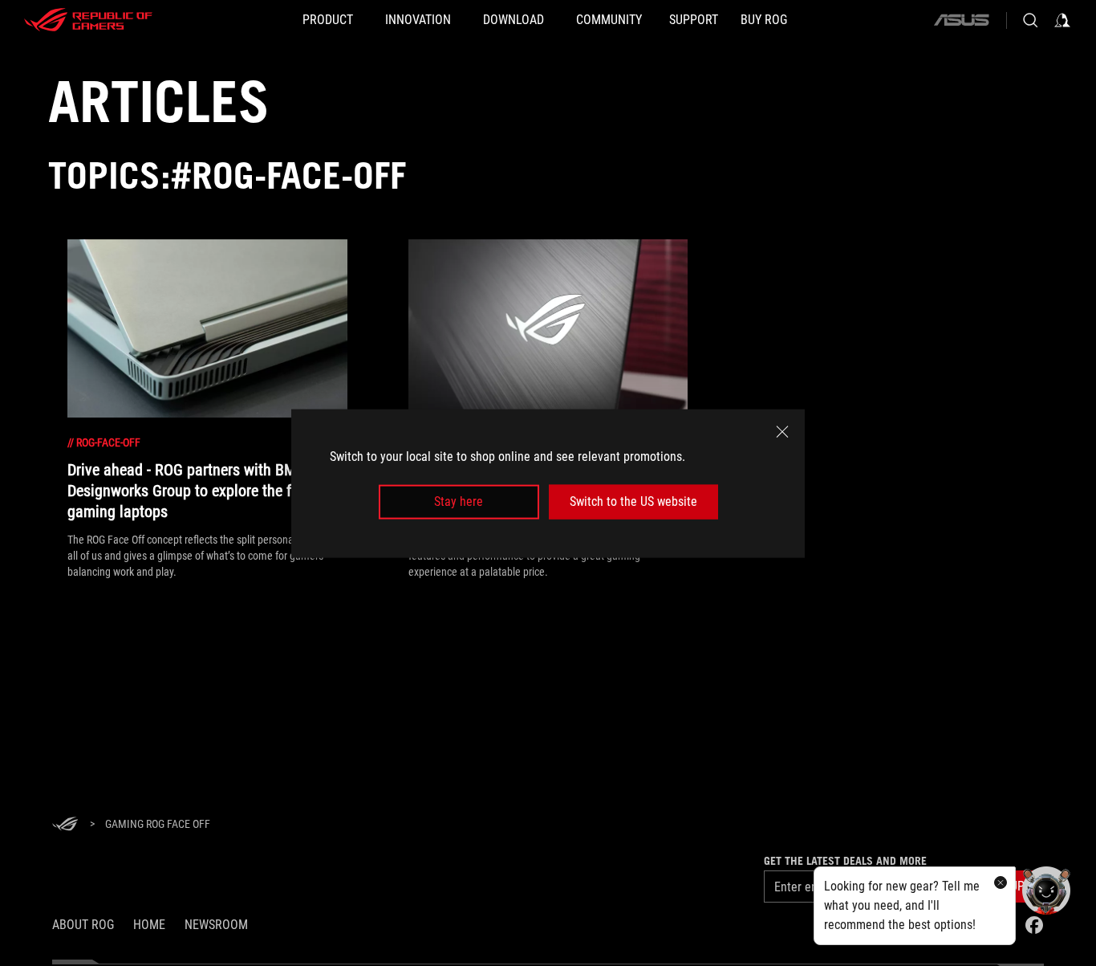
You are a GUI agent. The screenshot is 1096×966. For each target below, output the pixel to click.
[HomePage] (65, 825)
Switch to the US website (633, 501)
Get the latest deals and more (845, 860)
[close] (782, 431)
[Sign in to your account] (1062, 20)
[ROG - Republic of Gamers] (88, 20)
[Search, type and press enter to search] (1030, 20)
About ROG (83, 924)
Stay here (458, 501)
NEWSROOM (216, 924)
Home (149, 924)
